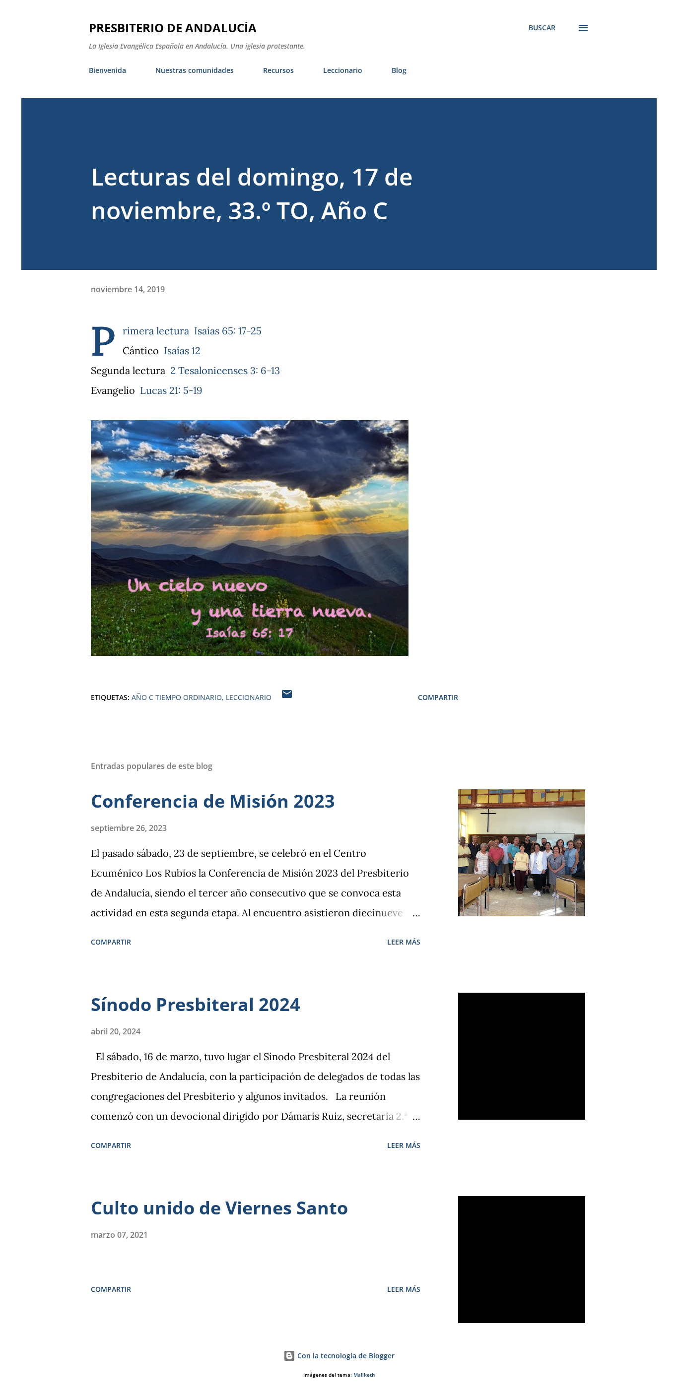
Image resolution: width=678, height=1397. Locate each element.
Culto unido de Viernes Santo (219, 1208)
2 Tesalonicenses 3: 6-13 (225, 370)
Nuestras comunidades (194, 70)
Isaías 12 (182, 350)
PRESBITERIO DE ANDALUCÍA (173, 27)
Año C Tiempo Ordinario (177, 697)
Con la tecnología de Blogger (345, 1355)
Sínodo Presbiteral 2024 (195, 1004)
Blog (399, 70)
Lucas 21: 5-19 (171, 390)
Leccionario (342, 70)
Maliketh (364, 1375)
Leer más (403, 942)
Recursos (278, 70)
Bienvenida (107, 70)
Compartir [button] (438, 697)
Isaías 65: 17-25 (228, 330)
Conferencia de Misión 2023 (213, 801)
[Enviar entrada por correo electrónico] (287, 697)
